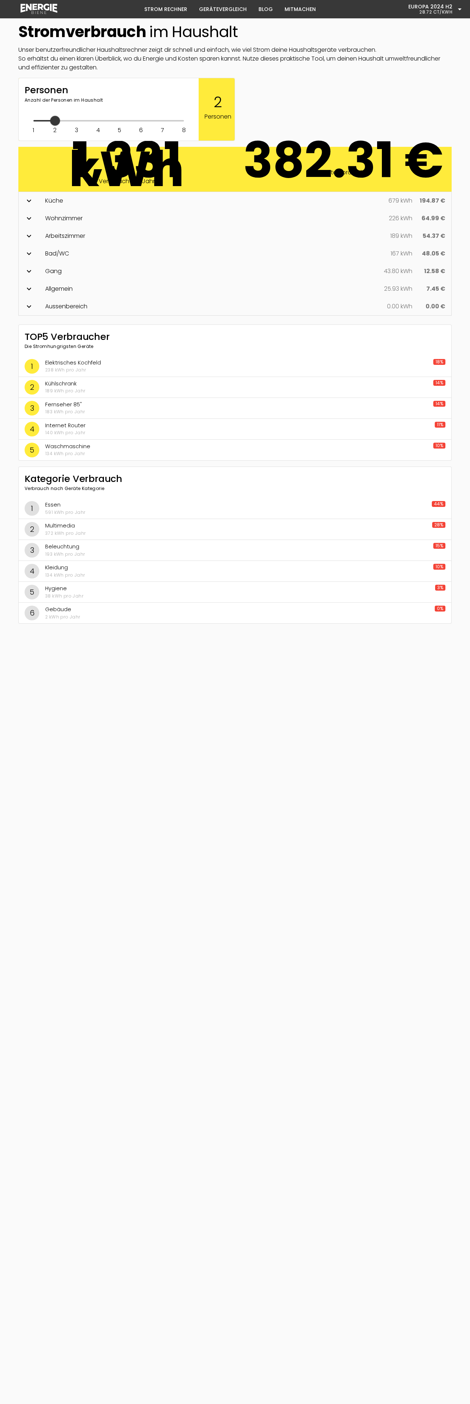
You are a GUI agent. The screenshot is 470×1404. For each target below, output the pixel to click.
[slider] (109, 125)
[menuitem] (39, 9)
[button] (235, 201)
